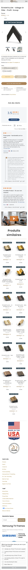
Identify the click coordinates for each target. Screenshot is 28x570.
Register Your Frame (6, 483)
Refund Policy (5, 491)
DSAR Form (4, 505)
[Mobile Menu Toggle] (4, 1)
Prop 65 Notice (13, 94)
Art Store (4, 469)
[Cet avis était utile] (20, 181)
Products (4, 461)
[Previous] (2, 32)
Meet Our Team (5, 479)
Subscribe (21, 520)
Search (3, 464)
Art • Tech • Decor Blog (7, 476)
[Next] (25, 32)
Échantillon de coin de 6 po (9, 68)
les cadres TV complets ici (14, 62)
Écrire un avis (14, 119)
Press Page (4, 481)
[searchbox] (7, 125)
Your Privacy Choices (8, 508)
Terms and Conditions (6, 503)
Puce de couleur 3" (7, 71)
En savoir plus (7, 148)
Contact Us (4, 466)
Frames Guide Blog (6, 471)
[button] (14, 218)
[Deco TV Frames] (14, 1)
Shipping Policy (5, 493)
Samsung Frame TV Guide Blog (8, 474)
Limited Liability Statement (7, 498)
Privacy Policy (5, 496)
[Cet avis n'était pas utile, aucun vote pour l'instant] (23, 181)
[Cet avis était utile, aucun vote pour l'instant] (20, 207)
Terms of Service (5, 501)
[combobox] (20, 129)
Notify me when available (14, 83)
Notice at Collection (6, 510)
